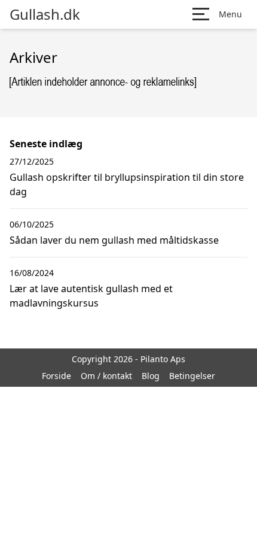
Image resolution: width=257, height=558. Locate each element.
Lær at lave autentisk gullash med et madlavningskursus (91, 296)
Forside (56, 375)
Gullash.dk (45, 14)
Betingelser (192, 375)
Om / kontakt (106, 375)
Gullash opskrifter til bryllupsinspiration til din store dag (127, 184)
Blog (151, 375)
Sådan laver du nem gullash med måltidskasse (114, 240)
